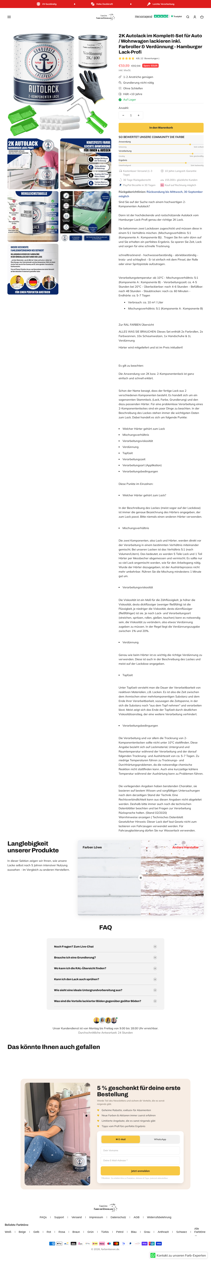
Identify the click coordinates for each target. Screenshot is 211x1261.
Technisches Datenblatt (168, 817)
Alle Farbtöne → (199, 1232)
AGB (136, 1217)
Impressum (96, 1217)
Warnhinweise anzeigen (134, 817)
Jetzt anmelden (140, 1170)
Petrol (119, 1231)
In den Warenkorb (161, 127)
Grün (90, 1231)
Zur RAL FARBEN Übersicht (136, 324)
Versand (77, 1217)
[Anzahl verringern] (123, 115)
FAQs (43, 1217)
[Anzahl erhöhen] (138, 115)
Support (59, 1217)
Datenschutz (118, 1217)
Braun (76, 1231)
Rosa (62, 1231)
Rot (49, 1231)
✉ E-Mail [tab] (121, 1139)
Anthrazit (163, 1231)
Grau (147, 1231)
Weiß (8, 1231)
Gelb (36, 1231)
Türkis (105, 1231)
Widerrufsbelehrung (159, 1217)
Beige (22, 1231)
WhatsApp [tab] (160, 1139)
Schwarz (181, 1231)
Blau (134, 1231)
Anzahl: (124, 108)
